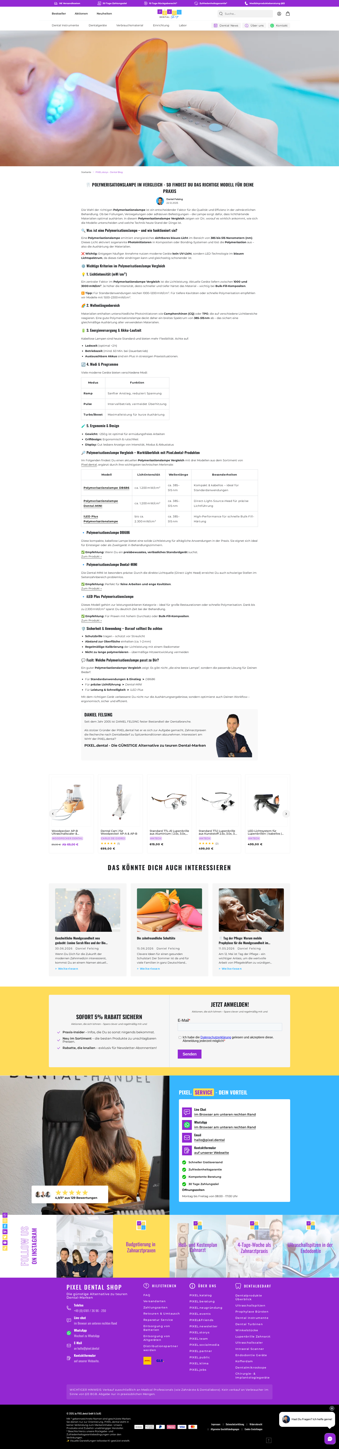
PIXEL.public (200, 1357)
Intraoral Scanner (249, 1349)
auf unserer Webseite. (86, 1361)
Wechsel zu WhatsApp (86, 1335)
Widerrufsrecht (256, 1424)
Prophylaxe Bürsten (252, 1311)
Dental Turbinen (249, 1324)
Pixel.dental (89, 464)
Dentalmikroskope (250, 1367)
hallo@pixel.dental (209, 1140)
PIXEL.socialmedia (205, 1345)
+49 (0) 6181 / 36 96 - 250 (90, 1310)
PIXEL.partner (201, 1351)
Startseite (86, 172)
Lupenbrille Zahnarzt (253, 1336)
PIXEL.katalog (201, 1295)
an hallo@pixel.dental (86, 1348)
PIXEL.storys (200, 1332)
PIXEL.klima (199, 1363)
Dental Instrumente (252, 1318)
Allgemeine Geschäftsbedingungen (225, 1429)
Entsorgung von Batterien (156, 1328)
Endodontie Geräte (251, 1355)
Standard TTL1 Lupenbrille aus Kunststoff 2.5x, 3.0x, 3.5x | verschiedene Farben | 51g (218, 832)
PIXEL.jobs (198, 1369)
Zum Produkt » (91, 556)
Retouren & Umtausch (161, 1313)
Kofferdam (244, 1361)
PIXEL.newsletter (204, 1326)
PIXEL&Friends (202, 1320)
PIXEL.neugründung (206, 1307)
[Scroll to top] (268, 1440)
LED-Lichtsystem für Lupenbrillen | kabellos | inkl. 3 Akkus (265, 832)
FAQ (146, 1295)
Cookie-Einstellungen (253, 1429)
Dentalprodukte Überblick (248, 1297)
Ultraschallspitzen (250, 1305)
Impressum (215, 1424)
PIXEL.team (199, 1338)
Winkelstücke (246, 1330)
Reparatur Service (158, 1320)
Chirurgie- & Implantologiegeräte (252, 1375)
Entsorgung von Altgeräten (156, 1338)
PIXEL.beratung (202, 1301)
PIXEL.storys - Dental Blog (109, 172)
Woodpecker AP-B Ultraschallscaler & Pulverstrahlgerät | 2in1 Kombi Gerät (68, 832)
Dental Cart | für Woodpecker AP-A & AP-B (119, 832)
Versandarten (154, 1301)
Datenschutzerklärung (235, 1424)
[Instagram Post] (84, 1246)
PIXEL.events (200, 1314)
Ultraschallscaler (249, 1342)
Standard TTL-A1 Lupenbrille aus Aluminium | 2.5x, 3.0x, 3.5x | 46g (169, 832)
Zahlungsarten (155, 1307)
